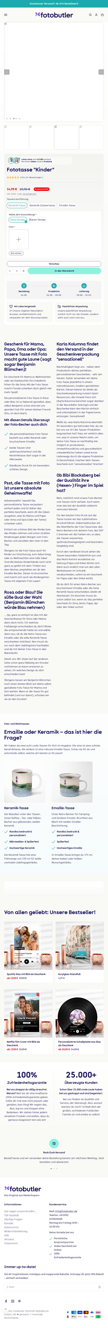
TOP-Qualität (11, 1215)
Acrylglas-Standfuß (69, 974)
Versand (9, 1239)
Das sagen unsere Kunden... (20, 1211)
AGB (6, 1235)
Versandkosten (29, 194)
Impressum (11, 1243)
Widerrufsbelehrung (15, 1231)
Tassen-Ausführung (17, 199)
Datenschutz (11, 1227)
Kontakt (8, 1223)
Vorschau (54, 264)
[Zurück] (6, 72)
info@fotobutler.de (66, 1211)
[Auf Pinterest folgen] (19, 1301)
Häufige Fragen (13, 1219)
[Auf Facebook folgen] (6, 1301)
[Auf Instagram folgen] (12, 1301)
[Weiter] (101, 72)
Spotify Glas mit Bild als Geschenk (26, 974)
